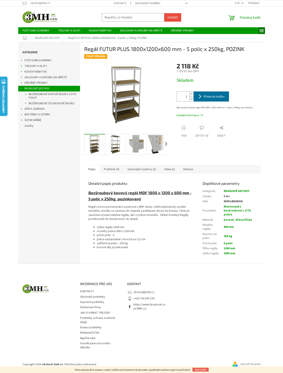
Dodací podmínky (91, 327)
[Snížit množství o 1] (191, 99)
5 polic (228, 243)
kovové (229, 220)
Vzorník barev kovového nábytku (95, 345)
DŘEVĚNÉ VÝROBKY (36, 83)
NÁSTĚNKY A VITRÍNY (37, 114)
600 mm (229, 227)
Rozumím (200, 369)
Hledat (173, 17)
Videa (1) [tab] (169, 169)
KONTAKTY (120, 3)
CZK (237, 3)
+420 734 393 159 (143, 298)
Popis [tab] (92, 169)
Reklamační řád (89, 333)
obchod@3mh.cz (143, 292)
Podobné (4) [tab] (111, 169)
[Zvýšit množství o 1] (191, 94)
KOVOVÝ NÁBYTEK (36, 72)
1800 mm (229, 253)
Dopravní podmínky (92, 302)
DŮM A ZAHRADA (35, 109)
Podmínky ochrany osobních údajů (97, 320)
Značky (29, 126)
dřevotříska (243, 220)
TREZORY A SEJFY (36, 66)
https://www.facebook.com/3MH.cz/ (149, 307)
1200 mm (229, 248)
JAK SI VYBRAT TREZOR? (95, 313)
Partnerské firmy (90, 307)
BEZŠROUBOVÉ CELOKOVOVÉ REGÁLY (52, 103)
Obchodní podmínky (147, 3)
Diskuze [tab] (188, 169)
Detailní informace (188, 115)
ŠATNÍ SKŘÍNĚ (33, 120)
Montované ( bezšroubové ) (234, 209)
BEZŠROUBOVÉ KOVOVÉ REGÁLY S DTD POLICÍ (52, 96)
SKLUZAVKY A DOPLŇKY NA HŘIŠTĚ (46, 77)
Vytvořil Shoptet (250, 364)
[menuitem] (36, 30)
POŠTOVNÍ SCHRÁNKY (38, 60)
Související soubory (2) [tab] (142, 169)
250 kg (228, 236)
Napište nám (88, 338)
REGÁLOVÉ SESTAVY (37, 88)
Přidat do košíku (214, 96)
